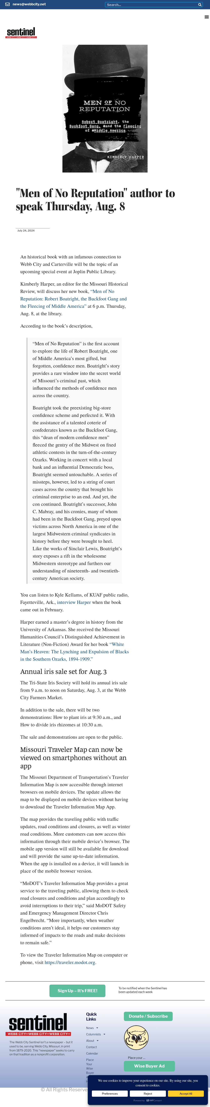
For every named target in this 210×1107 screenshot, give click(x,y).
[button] (206, 16)
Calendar (91, 1053)
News (90, 1028)
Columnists (91, 1034)
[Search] (200, 4)
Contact (91, 1047)
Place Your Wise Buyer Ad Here (90, 1070)
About (90, 1040)
